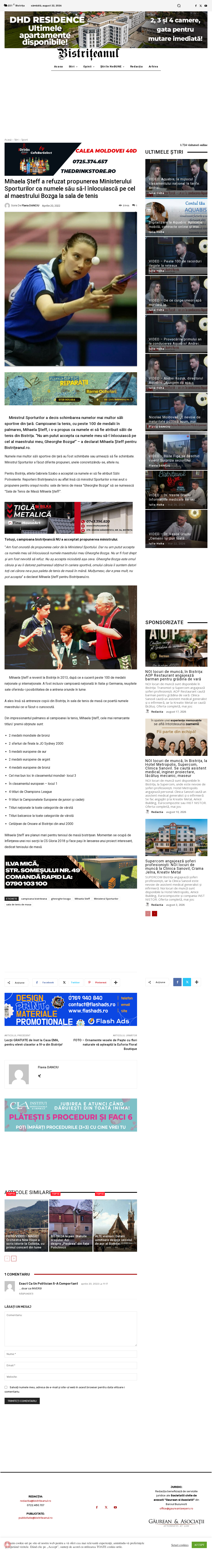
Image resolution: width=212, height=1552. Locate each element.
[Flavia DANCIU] (8, 205)
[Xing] (39, 1074)
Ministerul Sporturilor (106, 898)
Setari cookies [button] (180, 1545)
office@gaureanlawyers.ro (176, 1508)
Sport (24, 139)
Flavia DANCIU (30, 205)
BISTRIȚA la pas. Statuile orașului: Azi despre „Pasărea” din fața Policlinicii (70, 1241)
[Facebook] (195, 5)
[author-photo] (148, 711)
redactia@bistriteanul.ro (35, 1500)
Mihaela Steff (82, 898)
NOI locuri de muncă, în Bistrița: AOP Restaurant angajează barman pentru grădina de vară (174, 675)
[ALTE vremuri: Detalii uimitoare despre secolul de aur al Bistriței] (115, 1225)
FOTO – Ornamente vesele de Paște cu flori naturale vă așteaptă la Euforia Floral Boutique (105, 1044)
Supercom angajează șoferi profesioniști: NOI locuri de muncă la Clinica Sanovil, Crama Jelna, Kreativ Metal (174, 866)
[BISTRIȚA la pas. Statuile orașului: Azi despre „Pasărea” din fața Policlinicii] (71, 1225)
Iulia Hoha (156, 193)
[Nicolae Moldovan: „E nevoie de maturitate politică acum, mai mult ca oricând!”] (176, 412)
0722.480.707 (35, 1505)
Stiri (16, 139)
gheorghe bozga (61, 898)
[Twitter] (200, 5)
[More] (115, 982)
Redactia (157, 711)
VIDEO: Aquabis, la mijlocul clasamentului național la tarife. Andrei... (174, 183)
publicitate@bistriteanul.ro (36, 1517)
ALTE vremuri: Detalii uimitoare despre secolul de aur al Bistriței (113, 1240)
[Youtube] (205, 5)
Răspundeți (26, 1293)
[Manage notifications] (7, 1544)
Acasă (8, 139)
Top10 (11, 1194)
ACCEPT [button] (199, 1545)
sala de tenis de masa (18, 904)
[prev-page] (7, 1258)
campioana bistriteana (34, 898)
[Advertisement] (106, 102)
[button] (179, 6)
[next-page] (13, 1258)
